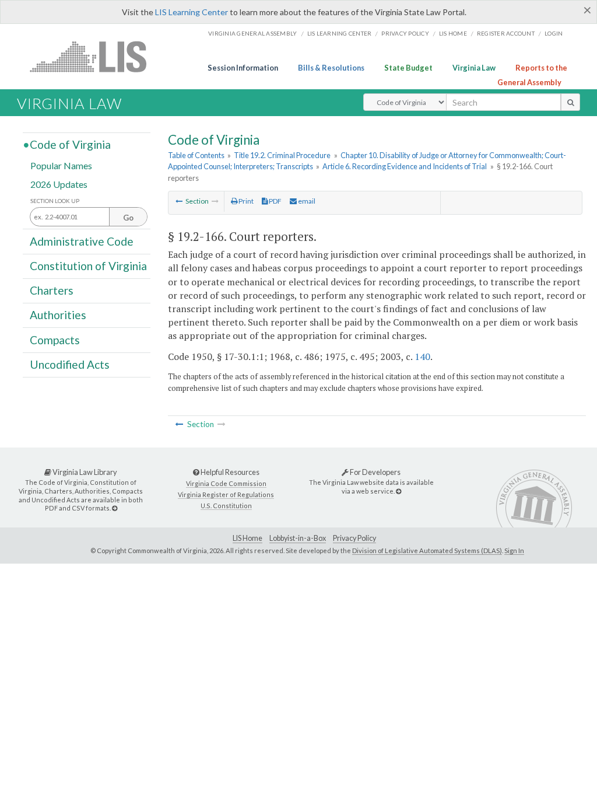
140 (422, 356)
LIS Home (247, 538)
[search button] (570, 102)
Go (128, 217)
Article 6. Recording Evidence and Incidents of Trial (404, 166)
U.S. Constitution (226, 505)
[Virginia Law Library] (114, 508)
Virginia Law (474, 67)
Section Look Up (54, 201)
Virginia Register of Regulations (226, 494)
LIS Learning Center (191, 12)
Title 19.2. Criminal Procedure (282, 155)
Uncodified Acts (70, 364)
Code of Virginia (70, 144)
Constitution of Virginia (88, 265)
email (306, 201)
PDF (275, 201)
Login (554, 33)
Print (245, 201)
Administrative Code (82, 240)
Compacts (55, 339)
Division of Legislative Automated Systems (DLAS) (427, 550)
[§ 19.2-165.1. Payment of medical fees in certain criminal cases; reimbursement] (178, 201)
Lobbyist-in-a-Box (297, 538)
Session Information (243, 67)
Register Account (506, 33)
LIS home (453, 33)
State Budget (408, 67)
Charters (51, 290)
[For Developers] (398, 491)
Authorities (58, 314)
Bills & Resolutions (331, 67)
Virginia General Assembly (252, 33)
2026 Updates (58, 183)
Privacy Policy (405, 33)
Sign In (514, 550)
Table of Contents (196, 155)
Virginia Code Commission (226, 483)
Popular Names (61, 165)
